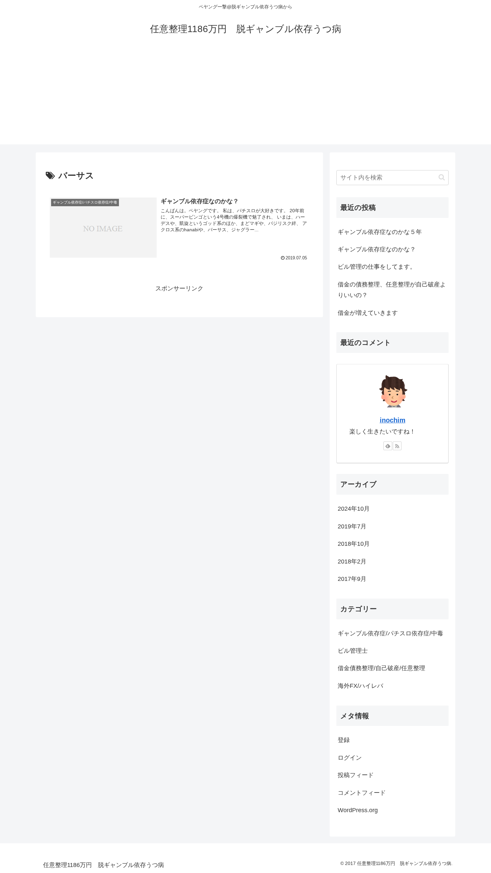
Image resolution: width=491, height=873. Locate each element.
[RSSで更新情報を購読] (397, 446)
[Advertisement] (245, 97)
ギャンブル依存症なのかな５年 (380, 232)
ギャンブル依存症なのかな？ (377, 249)
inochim (392, 420)
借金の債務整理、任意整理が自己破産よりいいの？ (392, 289)
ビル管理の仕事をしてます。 (377, 266)
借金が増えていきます (368, 312)
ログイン (350, 757)
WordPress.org (358, 810)
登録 (344, 740)
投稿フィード (356, 775)
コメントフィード (362, 792)
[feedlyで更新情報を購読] (387, 446)
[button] (442, 177)
